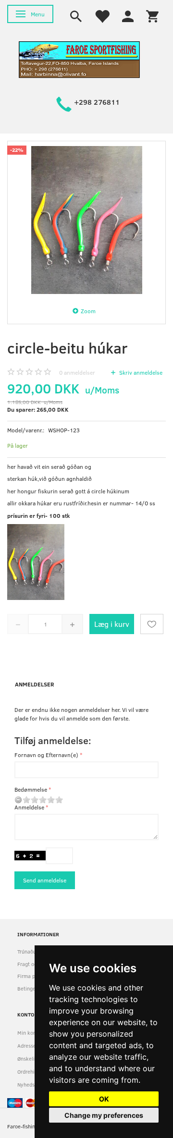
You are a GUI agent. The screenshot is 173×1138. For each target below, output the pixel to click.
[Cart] (152, 15)
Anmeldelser (34, 684)
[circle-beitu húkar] (86, 220)
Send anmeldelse (44, 880)
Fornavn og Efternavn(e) (46, 755)
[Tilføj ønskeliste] (151, 624)
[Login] (128, 15)
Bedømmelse (30, 789)
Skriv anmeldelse (140, 372)
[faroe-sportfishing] (79, 59)
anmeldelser (77, 372)
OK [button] (104, 1099)
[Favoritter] (102, 15)
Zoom (88, 311)
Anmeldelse (29, 807)
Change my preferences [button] (103, 1115)
